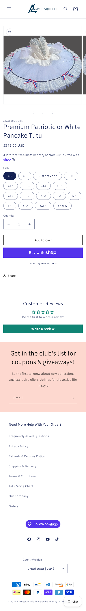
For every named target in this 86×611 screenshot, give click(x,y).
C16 (10, 196)
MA (74, 196)
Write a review (42, 329)
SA (59, 196)
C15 (60, 186)
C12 (10, 186)
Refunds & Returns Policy (27, 456)
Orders (14, 506)
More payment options (43, 263)
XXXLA (62, 206)
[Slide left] (33, 112)
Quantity (8, 215)
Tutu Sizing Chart (21, 486)
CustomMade (47, 176)
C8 (10, 176)
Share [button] (12, 276)
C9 (25, 176)
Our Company (18, 496)
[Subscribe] (72, 398)
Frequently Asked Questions (29, 436)
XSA (43, 196)
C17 (27, 196)
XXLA (43, 206)
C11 (71, 176)
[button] (9, 9)
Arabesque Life (25, 601)
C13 (27, 186)
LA (10, 206)
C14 (43, 186)
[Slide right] (53, 112)
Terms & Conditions (23, 476)
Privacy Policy (18, 446)
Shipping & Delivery (22, 466)
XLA (25, 206)
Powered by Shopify (46, 601)
